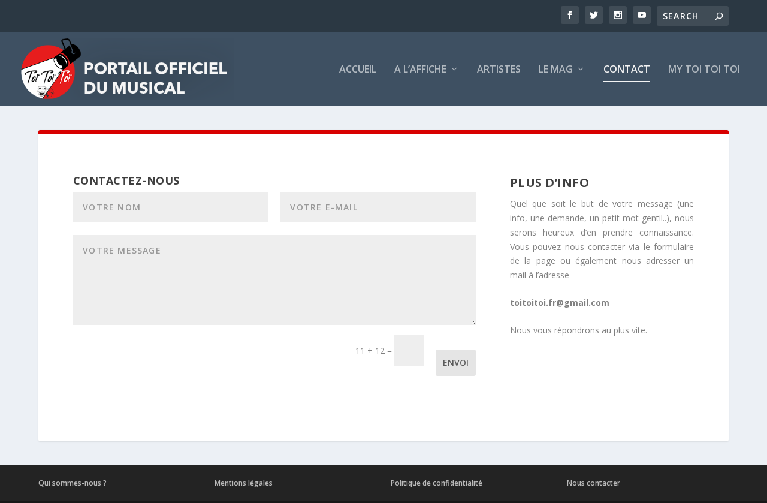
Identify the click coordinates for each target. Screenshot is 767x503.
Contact (626, 70)
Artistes (499, 70)
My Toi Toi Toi (704, 70)
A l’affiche (420, 70)
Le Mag (556, 70)
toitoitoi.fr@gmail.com (559, 302)
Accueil (357, 70)
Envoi (456, 362)
